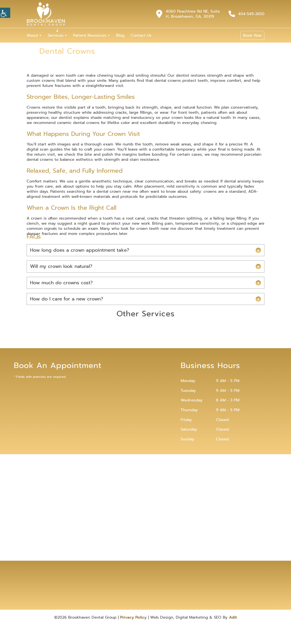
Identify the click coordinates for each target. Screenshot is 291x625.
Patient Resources (90, 35)
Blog (120, 35)
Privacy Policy (133, 617)
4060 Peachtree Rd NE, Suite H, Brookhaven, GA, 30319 (193, 14)
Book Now (252, 35)
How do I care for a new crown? (66, 298)
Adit (233, 617)
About (32, 35)
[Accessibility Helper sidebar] (5, 13)
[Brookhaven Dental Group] (46, 14)
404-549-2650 (251, 13)
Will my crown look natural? (61, 266)
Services (55, 35)
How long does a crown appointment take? (79, 250)
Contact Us (141, 35)
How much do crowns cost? (61, 282)
